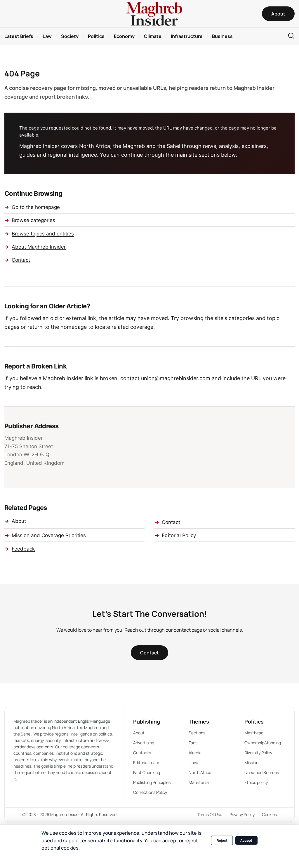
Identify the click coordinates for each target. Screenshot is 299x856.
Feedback (23, 549)
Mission (251, 762)
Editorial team (146, 762)
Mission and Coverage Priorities (49, 535)
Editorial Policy (179, 535)
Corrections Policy (150, 792)
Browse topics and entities (43, 234)
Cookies (269, 814)
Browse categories (33, 220)
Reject (222, 840)
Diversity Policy (258, 752)
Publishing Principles (152, 782)
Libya (193, 762)
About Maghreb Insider (39, 247)
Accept (246, 840)
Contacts (142, 752)
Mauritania (199, 782)
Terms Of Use (209, 814)
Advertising (143, 742)
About (19, 521)
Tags (193, 742)
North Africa (200, 772)
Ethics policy (256, 782)
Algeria (195, 752)
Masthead (253, 733)
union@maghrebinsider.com (175, 378)
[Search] (291, 36)
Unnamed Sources (261, 772)
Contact (21, 260)
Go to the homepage (36, 207)
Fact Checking (146, 772)
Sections (197, 733)
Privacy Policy (242, 814)
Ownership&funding (262, 742)
